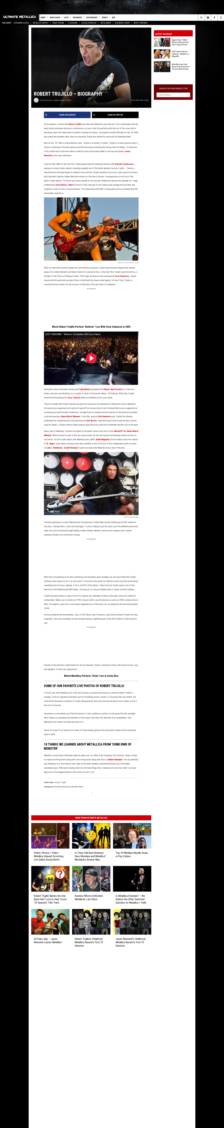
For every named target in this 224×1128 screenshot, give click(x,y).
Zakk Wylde (84, 389)
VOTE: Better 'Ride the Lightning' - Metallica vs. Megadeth (180, 54)
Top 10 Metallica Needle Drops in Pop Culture (132, 854)
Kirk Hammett (104, 416)
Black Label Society (113, 389)
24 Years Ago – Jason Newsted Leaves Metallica (48, 940)
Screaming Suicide (21, 23)
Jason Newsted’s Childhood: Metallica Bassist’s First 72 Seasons (131, 942)
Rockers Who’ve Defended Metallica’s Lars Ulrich (89, 897)
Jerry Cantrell (73, 397)
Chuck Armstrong (46, 100)
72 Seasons (72, 23)
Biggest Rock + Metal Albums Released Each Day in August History (180, 42)
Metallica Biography (63, 787)
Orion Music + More (65, 185)
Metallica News (77, 787)
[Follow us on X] (221, 17)
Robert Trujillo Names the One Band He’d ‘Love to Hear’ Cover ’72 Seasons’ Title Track (50, 899)
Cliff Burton (91, 420)
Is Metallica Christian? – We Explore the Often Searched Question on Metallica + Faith (131, 899)
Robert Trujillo (75, 124)
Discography (92, 18)
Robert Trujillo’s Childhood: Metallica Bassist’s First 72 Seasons (89, 942)
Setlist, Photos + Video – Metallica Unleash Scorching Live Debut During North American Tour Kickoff (48, 856)
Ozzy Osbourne (122, 276)
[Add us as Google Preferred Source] (208, 17)
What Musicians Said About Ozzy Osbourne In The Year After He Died (181, 66)
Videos (105, 18)
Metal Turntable (141, 23)
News (43, 18)
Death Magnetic (102, 439)
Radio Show (55, 18)
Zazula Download (89, 23)
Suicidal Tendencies (124, 164)
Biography (77, 18)
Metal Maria (106, 23)
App (113, 18)
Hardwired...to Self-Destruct (65, 447)
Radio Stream (58, 23)
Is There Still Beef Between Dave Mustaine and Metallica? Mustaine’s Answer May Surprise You (90, 856)
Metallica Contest (40, 23)
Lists (66, 18)
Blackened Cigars (122, 23)
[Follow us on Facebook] (214, 17)
